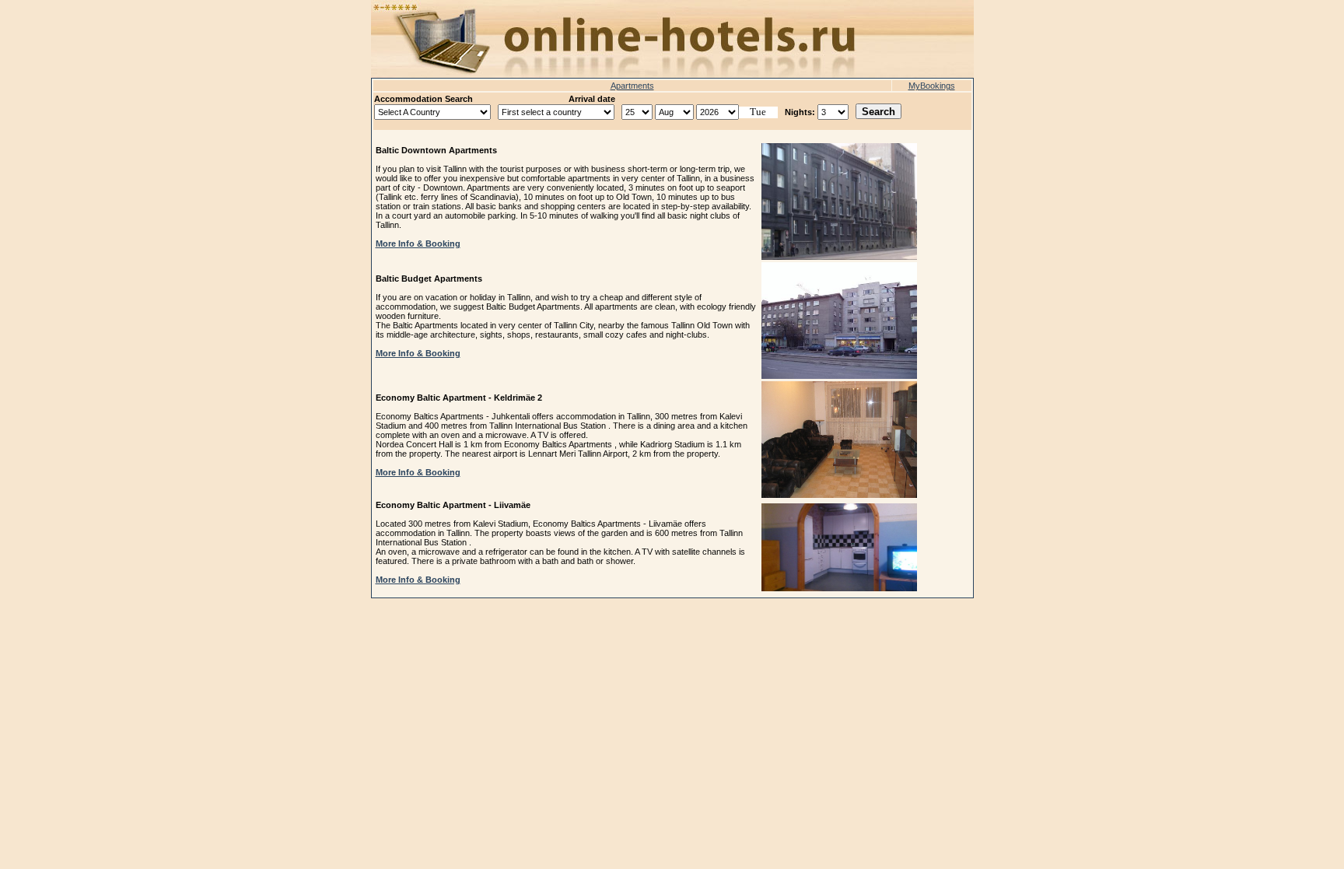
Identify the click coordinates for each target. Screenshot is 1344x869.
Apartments (632, 85)
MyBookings (931, 85)
